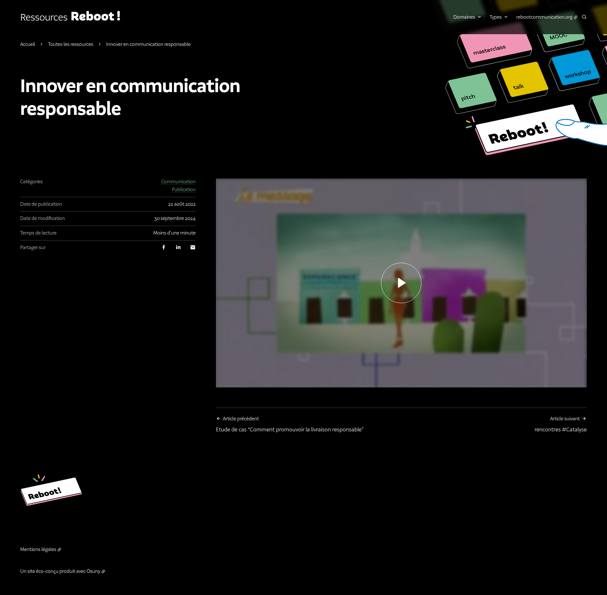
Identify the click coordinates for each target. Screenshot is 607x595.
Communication (178, 181)
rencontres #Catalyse (561, 424)
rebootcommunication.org (544, 17)
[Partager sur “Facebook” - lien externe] (163, 247)
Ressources (44, 17)
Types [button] (496, 17)
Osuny (93, 571)
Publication (184, 189)
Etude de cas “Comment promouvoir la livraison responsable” (290, 424)
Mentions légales (38, 549)
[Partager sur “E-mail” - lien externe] (192, 247)
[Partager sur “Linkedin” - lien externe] (178, 247)
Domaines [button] (464, 17)
